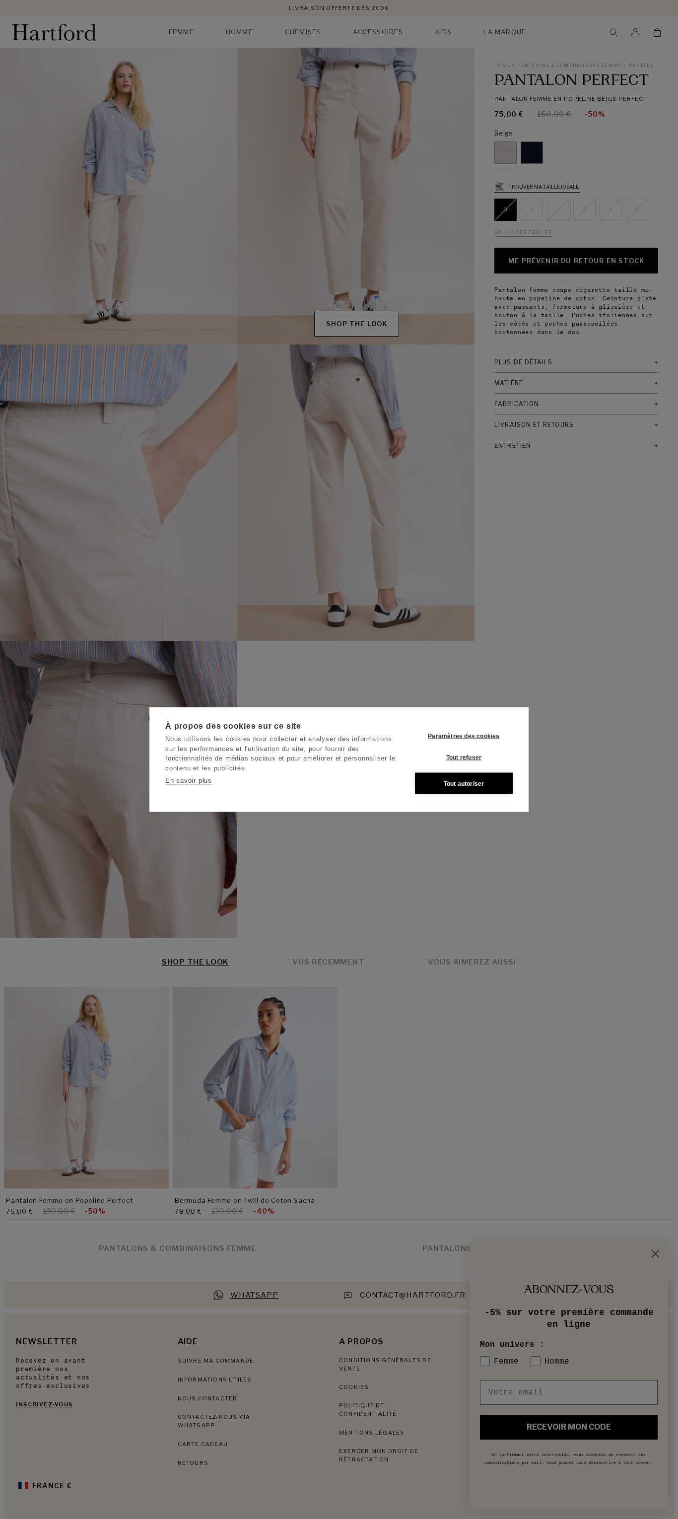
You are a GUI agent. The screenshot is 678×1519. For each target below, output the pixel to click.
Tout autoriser (464, 783)
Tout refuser (463, 757)
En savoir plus (188, 780)
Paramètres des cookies (463, 735)
